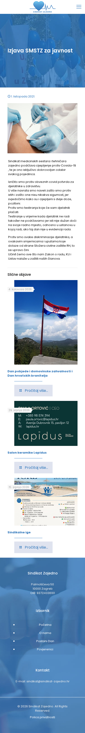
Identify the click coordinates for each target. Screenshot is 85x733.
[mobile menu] (79, 7)
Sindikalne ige (19, 532)
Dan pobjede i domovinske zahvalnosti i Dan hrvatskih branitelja (40, 373)
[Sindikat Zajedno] (42, 6)
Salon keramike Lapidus (27, 452)
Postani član (45, 641)
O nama (45, 633)
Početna (45, 625)
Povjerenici (45, 649)
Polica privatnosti (42, 717)
